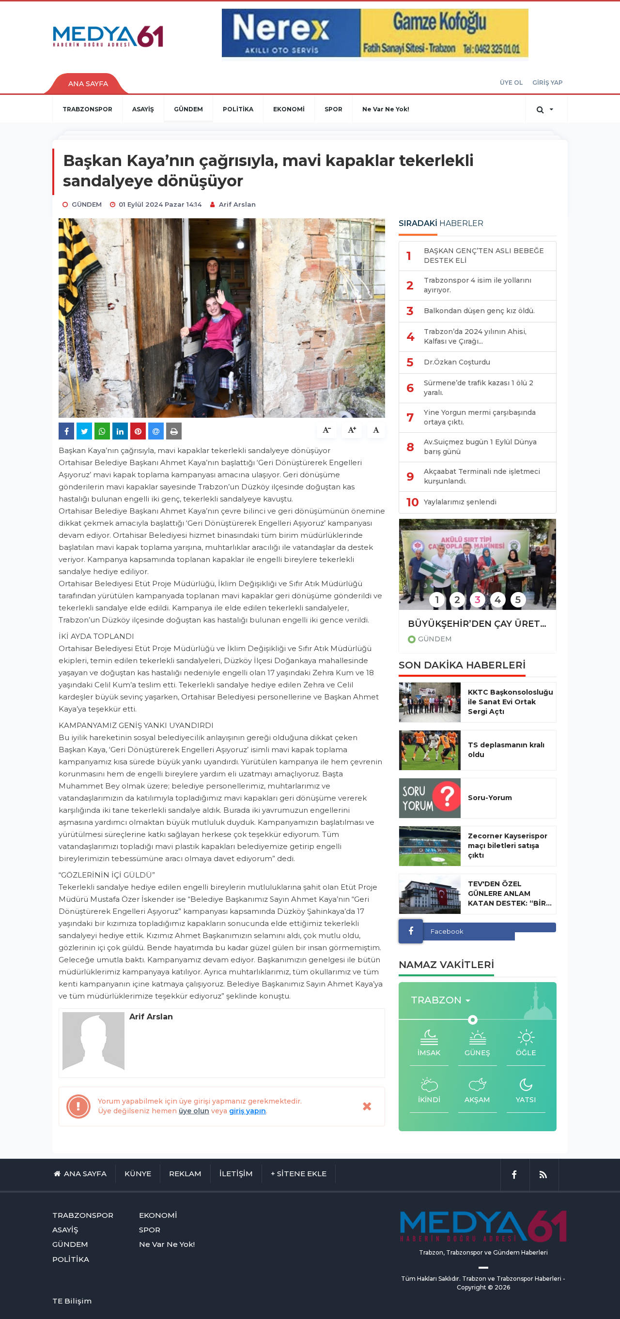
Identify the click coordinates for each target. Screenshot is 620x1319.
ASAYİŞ (143, 109)
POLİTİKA (238, 109)
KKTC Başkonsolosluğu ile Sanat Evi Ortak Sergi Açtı (510, 702)
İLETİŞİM (236, 1173)
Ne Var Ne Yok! (385, 109)
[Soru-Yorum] (430, 798)
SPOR (333, 109)
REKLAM (185, 1173)
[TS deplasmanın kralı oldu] (430, 750)
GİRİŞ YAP (547, 82)
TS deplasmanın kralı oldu (506, 750)
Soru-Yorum (490, 797)
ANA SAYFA (88, 83)
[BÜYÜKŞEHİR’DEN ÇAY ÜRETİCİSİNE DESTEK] (477, 571)
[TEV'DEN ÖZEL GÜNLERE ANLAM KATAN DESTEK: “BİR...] (430, 894)
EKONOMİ (289, 109)
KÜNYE (137, 1173)
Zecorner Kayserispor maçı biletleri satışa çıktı (507, 846)
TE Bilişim (72, 1300)
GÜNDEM (188, 109)
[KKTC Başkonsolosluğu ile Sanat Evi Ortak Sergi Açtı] (430, 702)
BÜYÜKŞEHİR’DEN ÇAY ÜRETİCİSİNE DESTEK (477, 624)
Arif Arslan (237, 204)
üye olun (194, 1111)
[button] (443, 1000)
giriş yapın (247, 1111)
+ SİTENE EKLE (298, 1173)
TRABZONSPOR (87, 109)
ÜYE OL (511, 82)
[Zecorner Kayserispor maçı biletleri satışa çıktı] (430, 846)
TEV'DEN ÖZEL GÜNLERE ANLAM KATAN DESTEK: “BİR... (510, 893)
